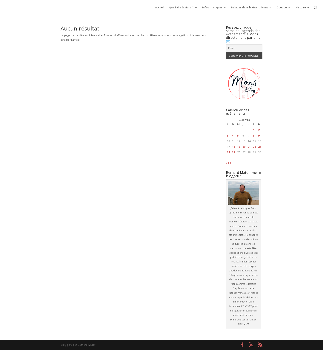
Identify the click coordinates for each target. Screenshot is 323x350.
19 (238, 146)
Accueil (159, 7)
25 (233, 152)
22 (254, 146)
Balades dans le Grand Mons (249, 7)
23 (259, 146)
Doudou (282, 7)
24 (228, 152)
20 (243, 146)
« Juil (228, 163)
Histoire (301, 7)
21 (249, 146)
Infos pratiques (212, 7)
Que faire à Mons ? (181, 7)
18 (233, 146)
